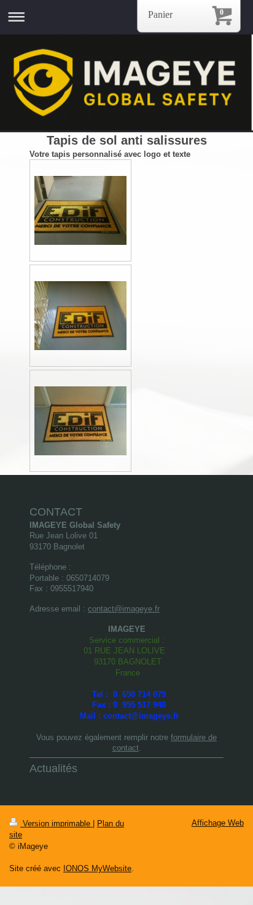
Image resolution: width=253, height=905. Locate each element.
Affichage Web (218, 822)
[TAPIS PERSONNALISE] (80, 420)
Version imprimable (56, 823)
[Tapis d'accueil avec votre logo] (80, 210)
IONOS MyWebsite (97, 868)
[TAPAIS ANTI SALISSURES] (80, 315)
